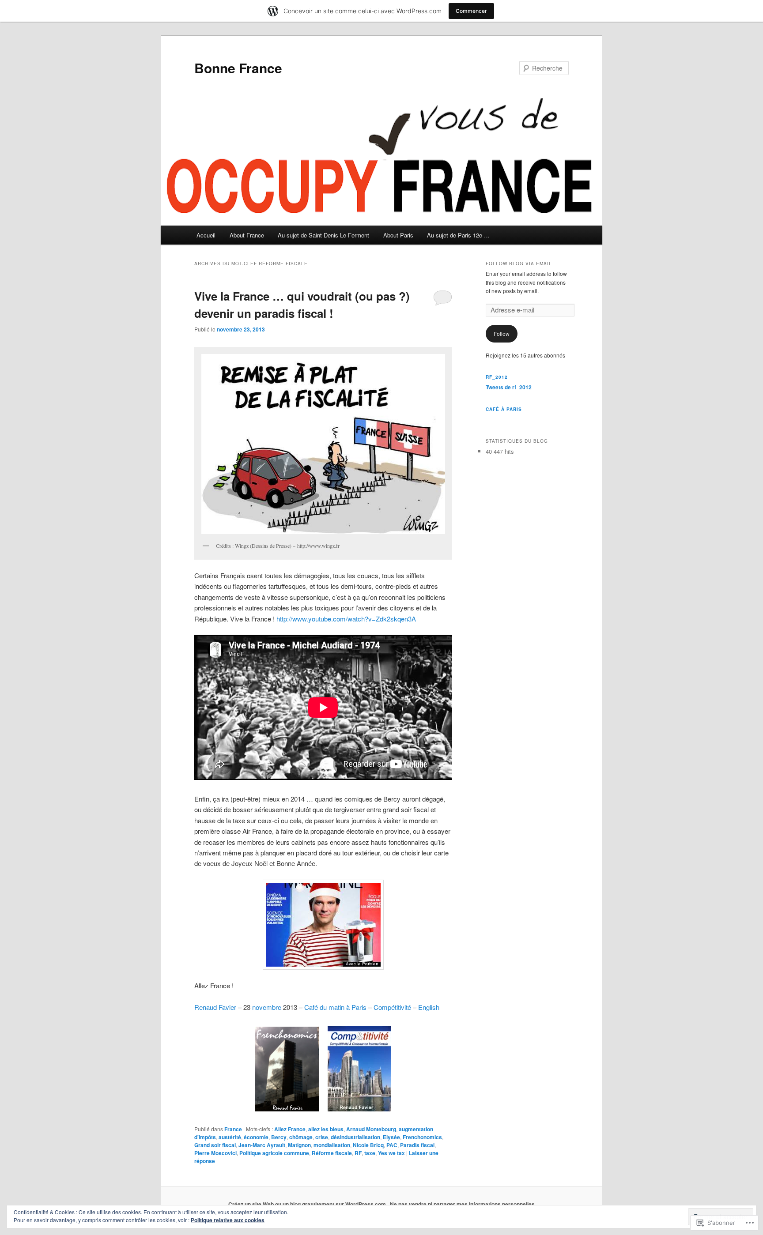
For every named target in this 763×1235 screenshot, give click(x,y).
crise (321, 1137)
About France (247, 235)
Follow (502, 333)
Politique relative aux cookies (227, 1220)
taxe (369, 1153)
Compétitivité (392, 1007)
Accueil (205, 235)
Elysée (391, 1137)
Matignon (299, 1145)
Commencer (471, 11)
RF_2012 (497, 377)
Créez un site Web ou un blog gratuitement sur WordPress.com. (307, 1204)
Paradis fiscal (417, 1145)
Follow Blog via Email (519, 263)
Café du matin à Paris (335, 1007)
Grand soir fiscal (215, 1145)
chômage (301, 1137)
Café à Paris (504, 409)
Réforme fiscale (332, 1153)
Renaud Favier (215, 1007)
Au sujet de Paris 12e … (458, 235)
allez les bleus (326, 1129)
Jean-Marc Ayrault (261, 1145)
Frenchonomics (422, 1137)
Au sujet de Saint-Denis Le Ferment (323, 235)
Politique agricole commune (274, 1153)
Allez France (290, 1129)
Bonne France (238, 67)
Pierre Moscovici (215, 1153)
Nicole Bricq (368, 1145)
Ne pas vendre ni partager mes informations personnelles (462, 1204)
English (428, 1007)
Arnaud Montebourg (371, 1129)
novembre (266, 1007)
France (233, 1129)
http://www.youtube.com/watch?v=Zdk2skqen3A (346, 618)
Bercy (279, 1137)
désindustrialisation (355, 1137)
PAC (391, 1145)
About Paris (398, 235)
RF (358, 1153)
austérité (230, 1137)
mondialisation (332, 1145)
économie (256, 1137)
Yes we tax (391, 1153)
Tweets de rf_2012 (509, 387)
